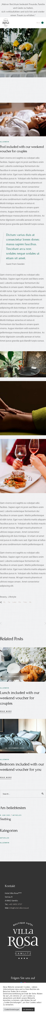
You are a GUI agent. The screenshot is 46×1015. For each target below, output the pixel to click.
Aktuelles (17, 815)
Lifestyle (12, 596)
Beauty (3, 596)
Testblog (5, 819)
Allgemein (4, 142)
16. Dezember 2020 (14, 131)
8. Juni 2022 (5, 815)
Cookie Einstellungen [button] (12, 1009)
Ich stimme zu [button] (28, 1009)
